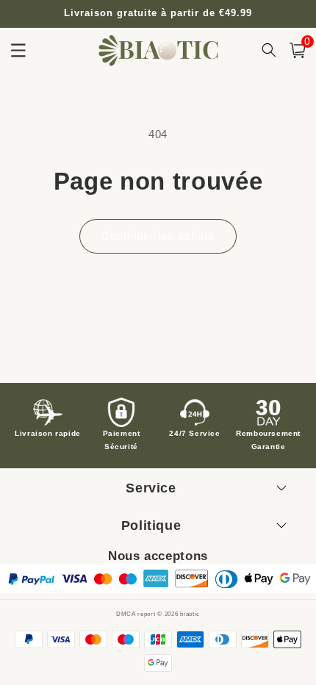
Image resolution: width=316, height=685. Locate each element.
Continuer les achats (158, 235)
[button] (297, 50)
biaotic (190, 613)
